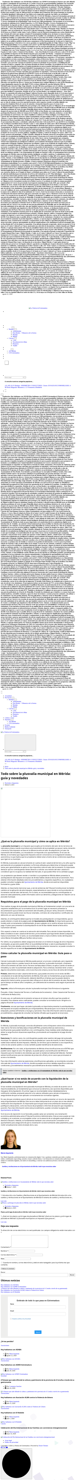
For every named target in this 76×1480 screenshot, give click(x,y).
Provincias (8, 327)
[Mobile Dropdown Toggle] (13, 327)
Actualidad (8, 325)
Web (2, 1259)
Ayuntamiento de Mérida (33, 882)
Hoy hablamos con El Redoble (10, 1292)
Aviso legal (8, 1440)
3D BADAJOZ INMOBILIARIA (58, 385)
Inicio (6, 766)
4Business (21, 387)
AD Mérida (12, 351)
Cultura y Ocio (9, 347)
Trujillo (15, 345)
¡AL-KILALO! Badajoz (12, 385)
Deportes (7, 349)
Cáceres (11, 338)
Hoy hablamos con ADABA (10, 1285)
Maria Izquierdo (7, 1153)
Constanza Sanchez (15, 1386)
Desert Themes (43, 1446)
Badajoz (11, 329)
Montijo (15, 335)
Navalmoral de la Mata (20, 342)
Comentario (6, 1247)
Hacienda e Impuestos (12, 783)
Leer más (4, 1201)
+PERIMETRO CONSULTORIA (31, 385)
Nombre (4, 1251)
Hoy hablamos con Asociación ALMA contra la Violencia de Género (22, 1290)
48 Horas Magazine (11, 387)
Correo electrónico (8, 1255)
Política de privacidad (11, 1442)
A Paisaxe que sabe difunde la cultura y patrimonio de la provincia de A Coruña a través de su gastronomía (34, 1288)
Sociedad (4, 1376)
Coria (14, 340)
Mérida (15, 336)
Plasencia (16, 344)
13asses (45, 385)
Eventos (7, 354)
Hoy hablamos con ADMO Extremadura (13, 1286)
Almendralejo (17, 331)
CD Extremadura (14, 353)
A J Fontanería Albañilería (34, 387)
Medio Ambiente (10, 356)
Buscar (3, 1272)
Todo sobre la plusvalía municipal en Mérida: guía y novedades (24, 768)
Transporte (8, 358)
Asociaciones (5, 1345)
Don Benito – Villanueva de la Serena (24, 333)
